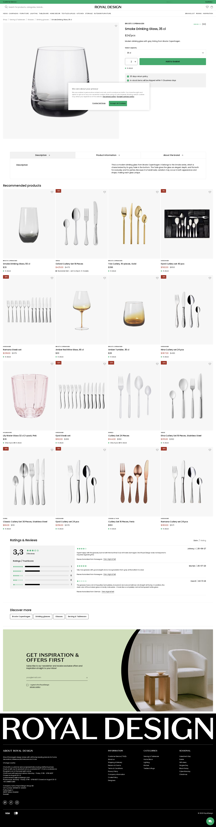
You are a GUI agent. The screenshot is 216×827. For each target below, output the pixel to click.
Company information (116, 774)
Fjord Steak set (63, 436)
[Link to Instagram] (17, 802)
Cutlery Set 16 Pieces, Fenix (121, 522)
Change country (9, 763)
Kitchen (146, 765)
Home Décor (148, 759)
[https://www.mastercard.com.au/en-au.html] (16, 813)
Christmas (183, 774)
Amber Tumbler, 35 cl (118, 350)
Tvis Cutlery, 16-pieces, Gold (122, 264)
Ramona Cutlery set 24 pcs (174, 522)
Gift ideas (182, 762)
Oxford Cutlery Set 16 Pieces (69, 264)
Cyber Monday (184, 771)
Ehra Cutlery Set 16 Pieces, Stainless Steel (181, 436)
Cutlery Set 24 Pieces (118, 436)
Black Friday (183, 768)
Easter (181, 759)
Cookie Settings (99, 103)
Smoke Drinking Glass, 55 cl (16, 264)
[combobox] (209, 2)
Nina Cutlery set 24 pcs (172, 350)
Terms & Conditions (115, 768)
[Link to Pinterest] (5, 802)
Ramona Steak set (12, 350)
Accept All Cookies (118, 103)
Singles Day (183, 765)
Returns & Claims (114, 765)
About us (111, 759)
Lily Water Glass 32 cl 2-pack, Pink (19, 436)
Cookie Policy (113, 777)
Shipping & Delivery (115, 762)
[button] (209, 2)
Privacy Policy (113, 771)
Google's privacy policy (125, 97)
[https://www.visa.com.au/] (7, 813)
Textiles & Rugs (149, 768)
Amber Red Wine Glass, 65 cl (70, 350)
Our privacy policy (109, 97)
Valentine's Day (185, 756)
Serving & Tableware (151, 756)
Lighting (147, 762)
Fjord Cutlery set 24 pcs (67, 522)
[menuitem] (5, 13)
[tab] (42, 155)
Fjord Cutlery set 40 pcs (172, 264)
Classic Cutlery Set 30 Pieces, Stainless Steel (25, 522)
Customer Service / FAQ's (117, 756)
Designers (111, 780)
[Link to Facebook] (11, 802)
